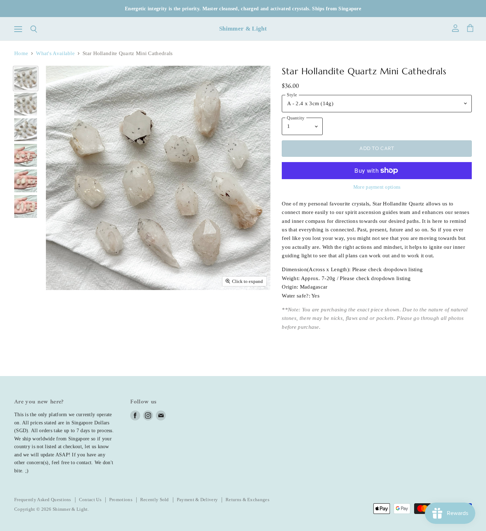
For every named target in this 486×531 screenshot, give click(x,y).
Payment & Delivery (197, 499)
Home (21, 53)
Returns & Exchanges (247, 499)
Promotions (120, 499)
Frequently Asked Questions (42, 499)
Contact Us (90, 499)
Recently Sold (154, 499)
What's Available (55, 53)
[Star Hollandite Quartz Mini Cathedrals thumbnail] (26, 78)
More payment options (377, 187)
